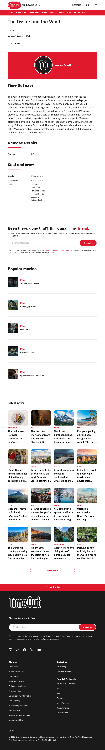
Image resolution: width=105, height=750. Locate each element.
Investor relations (16, 672)
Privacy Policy (64, 251)
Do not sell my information (20, 696)
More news (52, 571)
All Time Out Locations (66, 684)
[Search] (87, 5)
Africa (59, 689)
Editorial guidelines (17, 686)
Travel (44, 13)
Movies (61, 13)
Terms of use (14, 711)
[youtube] (39, 649)
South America (63, 708)
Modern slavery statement (20, 716)
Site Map (12, 731)
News (11, 13)
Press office (14, 667)
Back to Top (55, 587)
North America (63, 703)
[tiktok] (17, 649)
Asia (58, 694)
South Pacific (62, 713)
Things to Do (21, 13)
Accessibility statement (19, 706)
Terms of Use (50, 251)
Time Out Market (80, 13)
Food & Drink (34, 13)
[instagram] (10, 649)
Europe (60, 698)
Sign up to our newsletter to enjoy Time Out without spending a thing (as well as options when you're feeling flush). (51, 235)
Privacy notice (15, 691)
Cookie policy (14, 701)
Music (69, 13)
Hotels (52, 13)
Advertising (61, 667)
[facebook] (24, 649)
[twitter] (31, 649)
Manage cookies (16, 720)
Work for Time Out (16, 682)
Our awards (14, 677)
